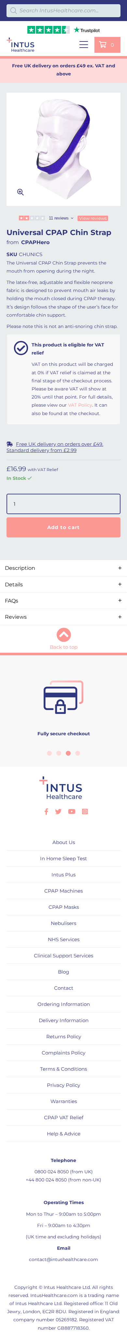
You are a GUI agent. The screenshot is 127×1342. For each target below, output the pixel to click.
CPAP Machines (63, 891)
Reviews (16, 617)
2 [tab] (58, 753)
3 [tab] (68, 753)
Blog (63, 972)
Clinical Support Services (63, 956)
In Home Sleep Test (63, 858)
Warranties (63, 1101)
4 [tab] (77, 753)
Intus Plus (63, 875)
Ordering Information (63, 1004)
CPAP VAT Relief (63, 1117)
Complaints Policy (63, 1053)
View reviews (92, 218)
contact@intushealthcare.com (63, 1259)
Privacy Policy (63, 1085)
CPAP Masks (64, 907)
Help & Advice (63, 1134)
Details (14, 584)
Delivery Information (64, 1020)
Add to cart (63, 527)
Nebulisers (63, 923)
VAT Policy (80, 405)
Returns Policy (63, 1036)
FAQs (11, 601)
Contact (63, 988)
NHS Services (63, 939)
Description (20, 568)
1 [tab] (49, 753)
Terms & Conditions (63, 1069)
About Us (63, 842)
